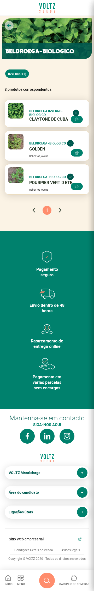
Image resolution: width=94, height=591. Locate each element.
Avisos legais (70, 550)
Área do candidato (24, 492)
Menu (21, 584)
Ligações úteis (21, 511)
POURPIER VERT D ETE (50, 182)
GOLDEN (37, 149)
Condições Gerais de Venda (33, 550)
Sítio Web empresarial (26, 538)
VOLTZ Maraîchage (24, 472)
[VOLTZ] (47, 460)
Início (9, 584)
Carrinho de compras (74, 584)
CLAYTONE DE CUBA (48, 119)
